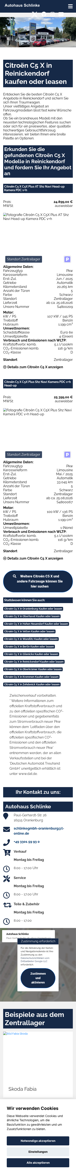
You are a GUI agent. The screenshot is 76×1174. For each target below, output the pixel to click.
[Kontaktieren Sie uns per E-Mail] (61, 14)
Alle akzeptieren (38, 1162)
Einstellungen (38, 1151)
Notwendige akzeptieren (38, 1140)
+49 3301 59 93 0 (27, 842)
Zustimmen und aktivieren (38, 978)
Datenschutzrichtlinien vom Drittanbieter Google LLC (35, 960)
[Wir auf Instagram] (52, 14)
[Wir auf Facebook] (43, 14)
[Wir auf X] (35, 14)
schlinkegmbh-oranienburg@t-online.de (39, 830)
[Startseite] (22, 5)
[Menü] (70, 6)
